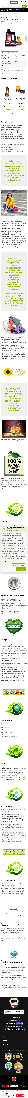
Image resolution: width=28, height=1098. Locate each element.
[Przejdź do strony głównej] (14, 2)
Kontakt (3, 989)
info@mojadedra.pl (15, 1020)
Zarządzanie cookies (18, 565)
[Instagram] (19, 1023)
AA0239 (14, 886)
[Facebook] (17, 1023)
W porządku (21, 569)
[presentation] (2, 38)
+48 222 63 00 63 (15, 1017)
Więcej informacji (6, 561)
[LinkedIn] (22, 1023)
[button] (12, 113)
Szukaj (24, 6)
